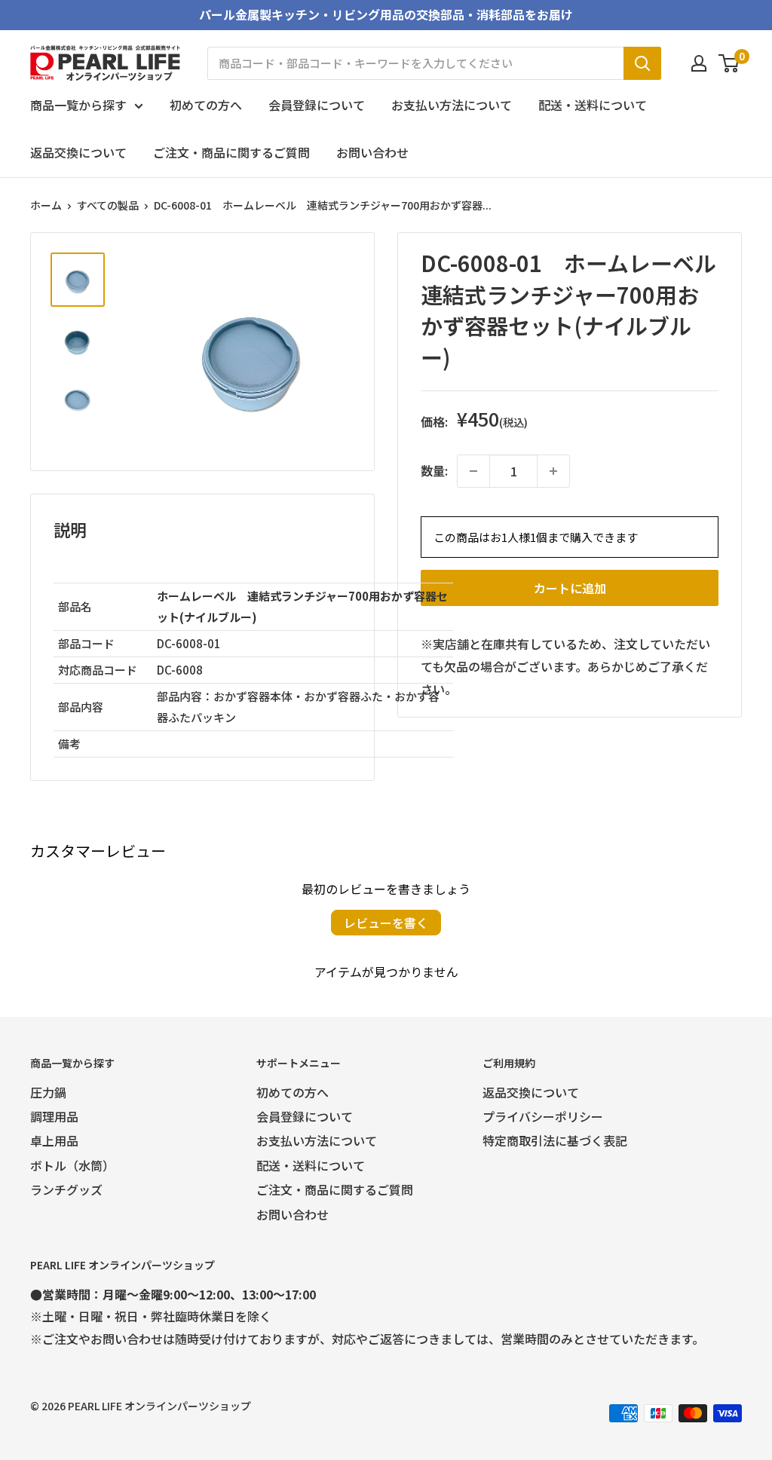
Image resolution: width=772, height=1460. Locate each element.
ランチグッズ (66, 1189)
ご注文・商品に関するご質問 (231, 152)
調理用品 (54, 1116)
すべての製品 (108, 205)
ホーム (46, 205)
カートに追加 (570, 588)
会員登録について (316, 105)
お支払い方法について (451, 105)
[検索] (642, 63)
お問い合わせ (372, 152)
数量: (434, 470)
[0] (729, 63)
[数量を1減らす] (473, 471)
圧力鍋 (48, 1092)
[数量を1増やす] (553, 471)
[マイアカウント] (698, 63)
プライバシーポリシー (542, 1116)
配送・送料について (592, 105)
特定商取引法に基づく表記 (554, 1140)
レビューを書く (386, 923)
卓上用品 (54, 1140)
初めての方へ (206, 105)
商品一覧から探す (78, 105)
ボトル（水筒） (72, 1165)
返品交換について (78, 152)
